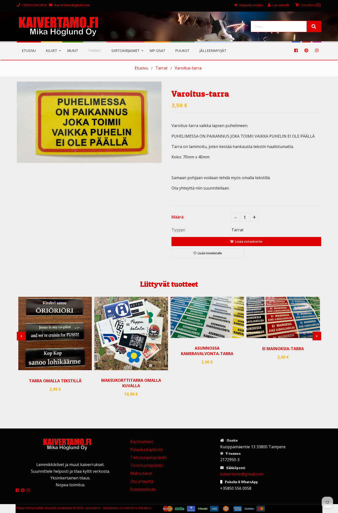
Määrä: (177, 217)
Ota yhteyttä (141, 481)
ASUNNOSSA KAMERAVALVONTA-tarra (207, 350)
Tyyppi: (178, 230)
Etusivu (141, 68)
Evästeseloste (143, 489)
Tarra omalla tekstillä (55, 381)
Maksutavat (141, 473)
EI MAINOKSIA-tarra (283, 348)
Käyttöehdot (141, 441)
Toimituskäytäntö (146, 465)
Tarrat (161, 68)
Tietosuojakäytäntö (148, 457)
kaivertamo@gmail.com (72, 5)
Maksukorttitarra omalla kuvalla (131, 383)
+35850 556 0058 (235, 488)
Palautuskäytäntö (146, 449)
